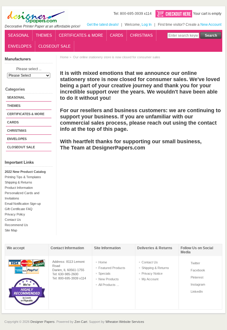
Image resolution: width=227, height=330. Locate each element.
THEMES (44, 35)
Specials (104, 273)
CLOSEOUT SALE (54, 46)
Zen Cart (80, 321)
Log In (147, 24)
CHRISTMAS (141, 35)
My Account (150, 279)
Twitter (195, 263)
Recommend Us (16, 225)
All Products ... (108, 284)
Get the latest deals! (103, 24)
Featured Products (111, 268)
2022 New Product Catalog (25, 171)
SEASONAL (18, 35)
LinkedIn (197, 291)
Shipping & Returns (18, 182)
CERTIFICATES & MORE (81, 35)
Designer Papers (42, 321)
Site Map (11, 230)
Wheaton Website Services (125, 321)
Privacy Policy (15, 214)
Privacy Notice (152, 273)
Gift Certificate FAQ (19, 209)
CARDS (116, 35)
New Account (210, 24)
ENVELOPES (20, 46)
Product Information (19, 187)
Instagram (198, 284)
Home (64, 57)
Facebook (198, 270)
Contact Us (13, 219)
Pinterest (197, 277)
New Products (108, 279)
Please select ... (28, 69)
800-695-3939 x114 (136, 13)
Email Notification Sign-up (23, 203)
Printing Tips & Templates (23, 177)
